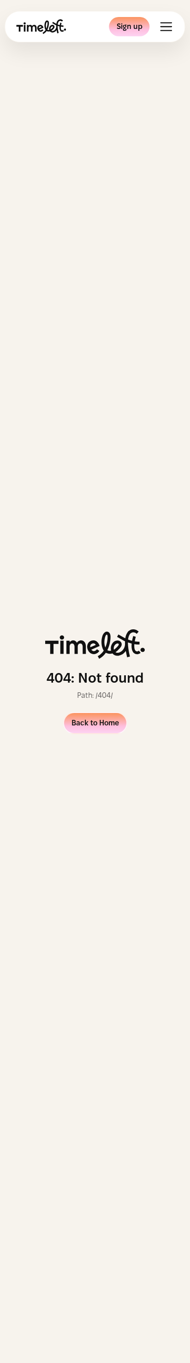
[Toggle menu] (166, 26)
